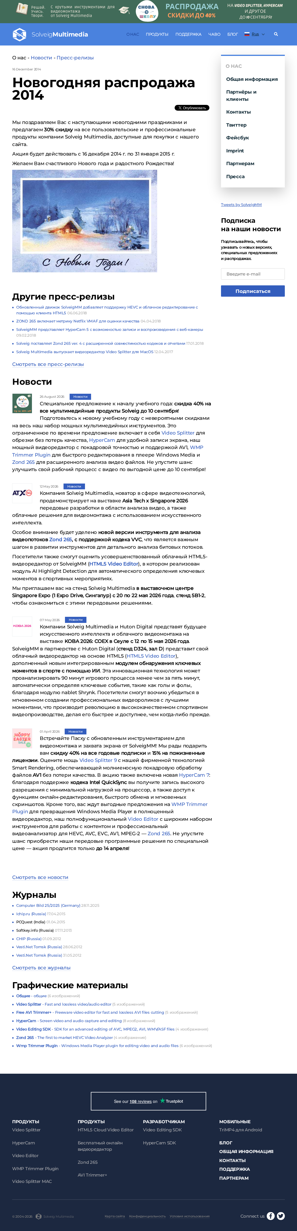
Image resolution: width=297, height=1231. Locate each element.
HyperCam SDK (159, 1143)
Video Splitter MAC (32, 1181)
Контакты (238, 112)
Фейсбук (237, 138)
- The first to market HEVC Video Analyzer (81, 1037)
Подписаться (253, 291)
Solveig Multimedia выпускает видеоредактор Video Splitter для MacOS (94, 351)
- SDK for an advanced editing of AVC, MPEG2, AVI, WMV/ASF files (112, 1029)
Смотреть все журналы (41, 968)
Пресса (235, 176)
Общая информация (252, 79)
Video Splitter (178, 433)
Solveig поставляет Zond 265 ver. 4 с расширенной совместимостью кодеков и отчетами (109, 343)
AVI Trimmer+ (92, 1175)
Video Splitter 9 (98, 760)
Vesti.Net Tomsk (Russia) (49, 946)
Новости (41, 58)
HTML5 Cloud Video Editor (106, 1129)
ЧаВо (214, 34)
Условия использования (190, 1216)
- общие (48, 995)
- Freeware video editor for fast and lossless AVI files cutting (107, 1012)
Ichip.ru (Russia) (40, 913)
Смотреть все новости (40, 877)
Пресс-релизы (75, 58)
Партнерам (240, 163)
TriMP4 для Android (240, 1129)
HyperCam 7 (194, 775)
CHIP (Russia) (38, 938)
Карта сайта (115, 1216)
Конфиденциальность (147, 1216)
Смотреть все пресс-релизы (48, 364)
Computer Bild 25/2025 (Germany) (57, 905)
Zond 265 (23, 462)
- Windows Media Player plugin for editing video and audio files (114, 1045)
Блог (232, 34)
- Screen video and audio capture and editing (85, 1020)
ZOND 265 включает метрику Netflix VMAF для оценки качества (88, 321)
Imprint (235, 151)
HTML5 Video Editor (151, 656)
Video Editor (143, 819)
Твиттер (236, 125)
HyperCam (102, 440)
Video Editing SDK (162, 1129)
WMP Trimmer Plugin (35, 1168)
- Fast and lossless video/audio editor (80, 1004)
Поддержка (188, 34)
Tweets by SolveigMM (241, 204)
